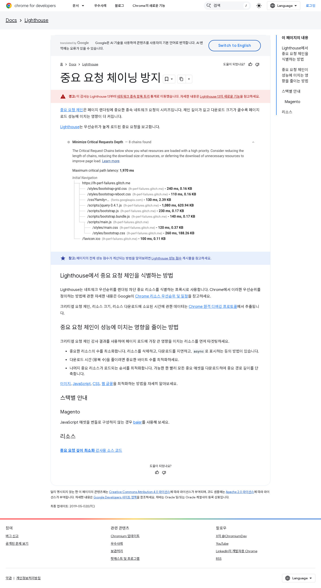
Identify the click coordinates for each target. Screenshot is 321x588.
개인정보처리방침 (28, 578)
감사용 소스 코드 (91, 450)
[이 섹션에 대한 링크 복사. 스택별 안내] (92, 398)
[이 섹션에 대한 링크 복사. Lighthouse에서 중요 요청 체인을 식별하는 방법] (178, 276)
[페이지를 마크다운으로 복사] (181, 79)
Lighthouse (36, 20)
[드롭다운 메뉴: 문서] (84, 5)
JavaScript (82, 383)
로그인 (311, 6)
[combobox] (227, 5)
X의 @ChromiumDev (231, 536)
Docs (11, 20)
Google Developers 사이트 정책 (115, 497)
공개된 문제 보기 (17, 543)
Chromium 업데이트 (125, 536)
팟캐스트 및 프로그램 (125, 558)
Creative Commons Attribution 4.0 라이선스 (139, 492)
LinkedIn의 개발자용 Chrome (236, 551)
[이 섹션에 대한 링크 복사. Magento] (84, 412)
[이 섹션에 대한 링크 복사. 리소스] (80, 437)
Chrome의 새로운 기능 (149, 6)
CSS (96, 383)
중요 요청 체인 (71, 110)
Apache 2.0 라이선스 (240, 492)
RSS (219, 558)
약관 (9, 578)
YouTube (222, 543)
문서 (76, 6)
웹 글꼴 (107, 383)
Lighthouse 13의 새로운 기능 (220, 96)
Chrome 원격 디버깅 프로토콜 (213, 306)
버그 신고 (12, 536)
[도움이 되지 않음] (257, 64)
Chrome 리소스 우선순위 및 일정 (161, 296)
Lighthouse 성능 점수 (167, 258)
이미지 (65, 383)
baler (137, 422)
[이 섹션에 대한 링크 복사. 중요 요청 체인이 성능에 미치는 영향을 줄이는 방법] (183, 328)
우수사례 (100, 6)
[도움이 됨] (250, 64)
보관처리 (117, 551)
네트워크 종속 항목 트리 (133, 96)
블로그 (119, 6)
